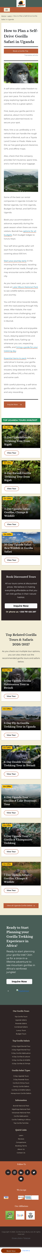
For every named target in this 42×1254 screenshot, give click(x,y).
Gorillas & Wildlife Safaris (21, 1090)
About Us (21, 1149)
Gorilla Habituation (21, 1116)
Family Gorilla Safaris (21, 1086)
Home (3, 16)
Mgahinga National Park (21, 1109)
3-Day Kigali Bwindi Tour (21, 1050)
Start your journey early (15, 261)
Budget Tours (21, 1034)
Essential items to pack (15, 358)
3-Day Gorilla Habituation (21, 1053)
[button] (26, 1250)
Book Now (11, 1251)
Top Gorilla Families (21, 1123)
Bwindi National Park (21, 1106)
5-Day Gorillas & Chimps (21, 1064)
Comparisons (21, 1142)
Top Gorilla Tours (21, 1017)
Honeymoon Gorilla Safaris (21, 1093)
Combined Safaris (21, 1027)
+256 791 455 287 (27, 611)
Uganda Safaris (21, 1020)
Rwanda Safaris (21, 1023)
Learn (10, 16)
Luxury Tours (21, 1030)
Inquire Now (21, 605)
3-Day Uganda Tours (21, 1076)
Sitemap (27, 1238)
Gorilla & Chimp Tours (21, 1083)
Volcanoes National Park (21, 1113)
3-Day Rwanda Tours (21, 1079)
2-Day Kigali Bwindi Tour (21, 1046)
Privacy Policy (17, 1238)
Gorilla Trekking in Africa (21, 1120)
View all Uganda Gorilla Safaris (20, 905)
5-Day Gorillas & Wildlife (21, 1060)
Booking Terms (21, 1146)
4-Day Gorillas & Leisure (21, 1057)
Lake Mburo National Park (25, 287)
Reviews (21, 1139)
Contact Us (21, 1153)
